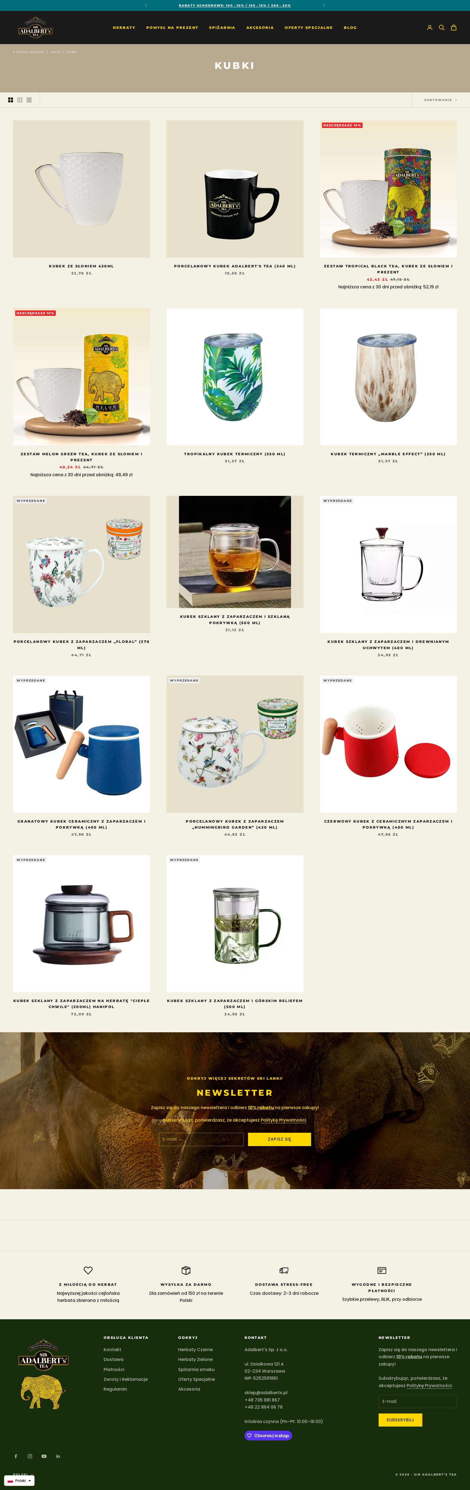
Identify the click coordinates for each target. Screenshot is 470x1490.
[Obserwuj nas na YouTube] (44, 1456)
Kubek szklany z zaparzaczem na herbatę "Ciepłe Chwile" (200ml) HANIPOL (81, 1004)
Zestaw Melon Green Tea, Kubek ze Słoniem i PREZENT (82, 457)
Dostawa (113, 1359)
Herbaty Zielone (195, 1359)
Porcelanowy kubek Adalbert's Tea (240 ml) (235, 266)
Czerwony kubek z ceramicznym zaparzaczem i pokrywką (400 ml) (388, 824)
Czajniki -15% (235, 5)
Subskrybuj (400, 1420)
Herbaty (124, 27)
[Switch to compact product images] (29, 100)
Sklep (56, 52)
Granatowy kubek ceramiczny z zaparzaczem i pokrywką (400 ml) (81, 824)
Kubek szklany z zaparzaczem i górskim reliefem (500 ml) (235, 1004)
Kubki (72, 52)
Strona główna (28, 52)
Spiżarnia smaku (196, 1369)
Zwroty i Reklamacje (126, 1379)
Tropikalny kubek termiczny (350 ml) (235, 454)
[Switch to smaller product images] (19, 100)
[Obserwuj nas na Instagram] (30, 1456)
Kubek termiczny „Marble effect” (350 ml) (388, 454)
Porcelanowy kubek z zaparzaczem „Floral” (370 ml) (82, 644)
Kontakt (112, 1350)
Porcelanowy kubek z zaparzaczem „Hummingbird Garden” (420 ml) (235, 824)
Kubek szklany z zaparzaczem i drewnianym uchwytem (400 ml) (388, 644)
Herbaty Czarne (195, 1350)
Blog (350, 27)
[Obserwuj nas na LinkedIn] (58, 1456)
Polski (20, 1474)
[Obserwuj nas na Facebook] (15, 1456)
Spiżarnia (222, 27)
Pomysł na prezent (172, 27)
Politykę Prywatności (283, 1120)
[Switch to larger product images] (10, 100)
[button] (19, 1481)
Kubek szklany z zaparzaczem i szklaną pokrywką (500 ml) (235, 619)
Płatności (114, 1369)
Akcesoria (260, 27)
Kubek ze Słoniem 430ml (81, 266)
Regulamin (115, 1389)
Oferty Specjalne (309, 27)
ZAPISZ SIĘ (279, 1139)
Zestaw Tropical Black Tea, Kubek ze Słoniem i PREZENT (388, 269)
